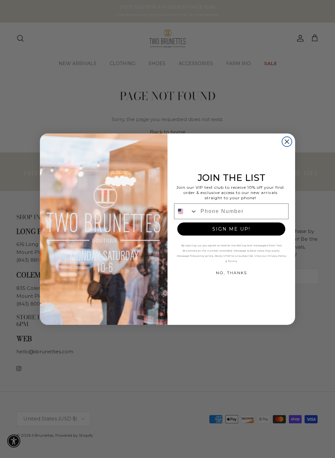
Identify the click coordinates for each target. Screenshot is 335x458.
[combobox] (185, 211)
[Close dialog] (287, 142)
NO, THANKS (231, 272)
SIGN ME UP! (231, 229)
